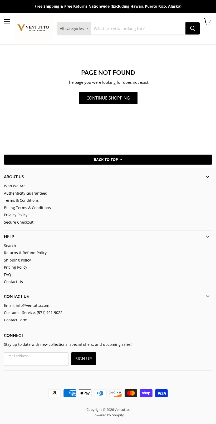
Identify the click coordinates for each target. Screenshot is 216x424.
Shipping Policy (17, 260)
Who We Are (15, 185)
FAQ (7, 274)
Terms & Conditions (21, 200)
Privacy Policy (15, 214)
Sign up (83, 359)
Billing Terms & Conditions (27, 207)
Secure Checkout (18, 222)
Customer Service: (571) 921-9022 (33, 312)
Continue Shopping (108, 98)
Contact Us (13, 281)
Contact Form (15, 319)
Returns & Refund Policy (25, 252)
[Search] (192, 28)
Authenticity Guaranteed (25, 193)
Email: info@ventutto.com (26, 305)
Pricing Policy (15, 267)
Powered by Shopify (108, 415)
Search (10, 245)
